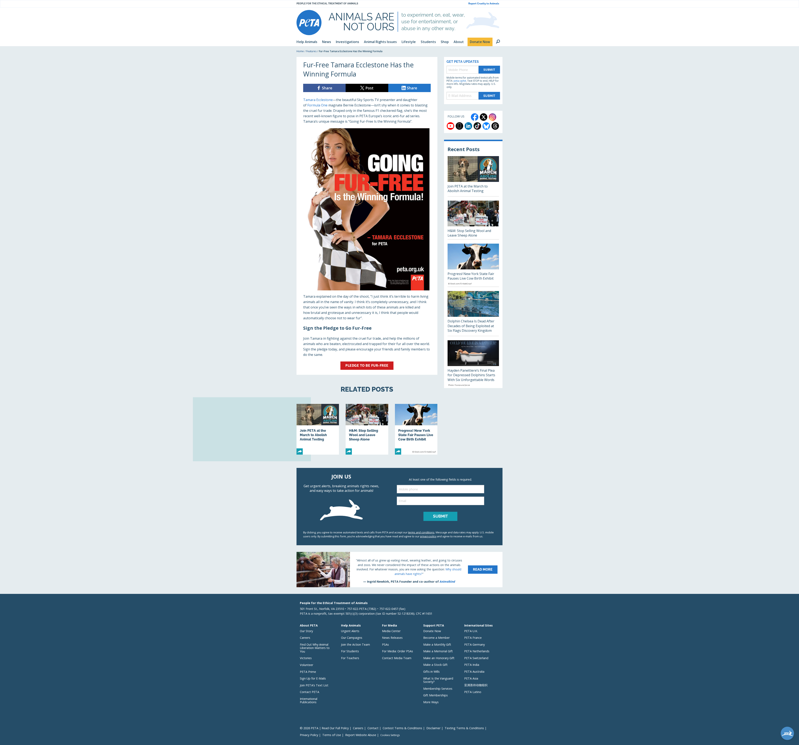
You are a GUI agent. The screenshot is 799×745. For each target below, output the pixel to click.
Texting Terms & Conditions (464, 728)
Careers (305, 638)
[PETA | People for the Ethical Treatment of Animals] (309, 22)
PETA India (471, 665)
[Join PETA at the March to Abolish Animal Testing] (318, 429)
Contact (372, 728)
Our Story (306, 631)
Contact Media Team (396, 658)
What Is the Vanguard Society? (438, 680)
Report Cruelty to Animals (483, 3)
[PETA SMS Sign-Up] (459, 126)
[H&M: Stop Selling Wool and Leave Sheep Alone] (367, 429)
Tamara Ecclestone (318, 99)
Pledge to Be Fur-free (366, 366)
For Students (350, 651)
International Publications (308, 700)
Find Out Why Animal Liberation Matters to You (315, 648)
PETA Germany (474, 644)
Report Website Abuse (360, 735)
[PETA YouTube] (450, 126)
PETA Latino (472, 692)
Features (311, 51)
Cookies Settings (390, 735)
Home (300, 51)
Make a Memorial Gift (438, 651)
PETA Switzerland (476, 658)
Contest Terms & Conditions (402, 728)
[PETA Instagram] (492, 117)
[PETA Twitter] (483, 117)
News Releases (392, 638)
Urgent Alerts (350, 631)
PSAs (385, 644)
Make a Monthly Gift (437, 644)
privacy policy (428, 536)
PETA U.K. (471, 631)
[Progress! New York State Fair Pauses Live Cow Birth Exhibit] (416, 429)
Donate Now (432, 631)
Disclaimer (433, 728)
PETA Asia (471, 678)
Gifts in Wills (431, 671)
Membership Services (437, 689)
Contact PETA (309, 692)
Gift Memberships (435, 695)
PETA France (473, 638)
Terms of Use (331, 735)
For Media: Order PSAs (397, 651)
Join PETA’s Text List (314, 685)
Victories (306, 658)
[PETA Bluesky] (486, 126)
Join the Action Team (355, 644)
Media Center (391, 631)
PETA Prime (308, 672)
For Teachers (350, 658)
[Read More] (399, 569)
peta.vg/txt (460, 81)
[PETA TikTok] (477, 126)
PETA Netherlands (476, 651)
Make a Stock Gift (435, 665)
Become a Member (436, 638)
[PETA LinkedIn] (468, 126)
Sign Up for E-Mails (313, 678)
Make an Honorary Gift (438, 658)
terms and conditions (421, 532)
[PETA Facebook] (474, 117)
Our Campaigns (351, 638)
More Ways (431, 702)
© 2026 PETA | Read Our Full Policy (324, 728)
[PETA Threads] (495, 126)
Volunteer (306, 665)
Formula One (317, 105)
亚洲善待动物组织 (476, 685)
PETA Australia (474, 671)
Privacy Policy (309, 735)
